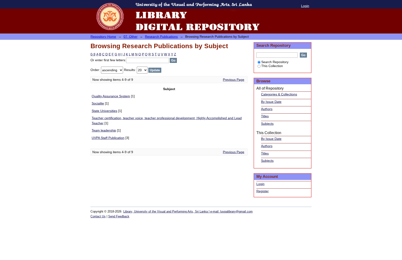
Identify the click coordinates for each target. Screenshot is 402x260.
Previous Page (233, 79)
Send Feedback (118, 216)
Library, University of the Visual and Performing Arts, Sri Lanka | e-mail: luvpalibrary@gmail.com (188, 211)
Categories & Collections (279, 94)
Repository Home (103, 36)
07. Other (130, 36)
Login (305, 6)
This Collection (272, 66)
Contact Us (98, 216)
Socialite (98, 103)
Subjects (267, 123)
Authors (266, 109)
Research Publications (161, 36)
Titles (265, 116)
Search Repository (274, 62)
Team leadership (104, 130)
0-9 (92, 54)
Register (262, 191)
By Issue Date (271, 102)
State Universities (104, 111)
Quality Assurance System (111, 96)
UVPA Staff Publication (108, 138)
